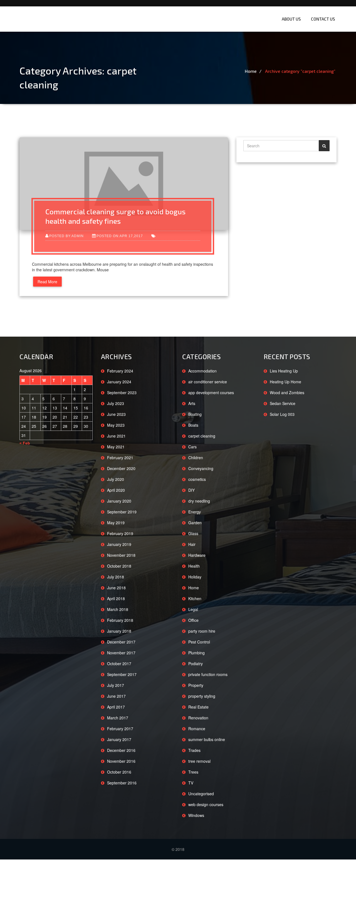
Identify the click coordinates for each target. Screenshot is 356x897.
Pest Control (199, 642)
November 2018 (121, 555)
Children (195, 457)
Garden (195, 522)
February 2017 (120, 728)
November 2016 (121, 761)
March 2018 (117, 609)
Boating (195, 414)
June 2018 (116, 587)
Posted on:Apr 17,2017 (120, 236)
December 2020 (121, 468)
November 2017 (121, 652)
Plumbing (196, 652)
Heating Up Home (285, 381)
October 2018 (119, 566)
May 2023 (116, 425)
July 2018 (115, 577)
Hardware (197, 555)
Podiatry (195, 663)
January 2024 (119, 381)
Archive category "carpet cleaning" (300, 71)
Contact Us (323, 18)
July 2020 (115, 479)
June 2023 (116, 414)
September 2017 (122, 674)
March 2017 (117, 717)
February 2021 (120, 457)
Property (195, 685)
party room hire (201, 631)
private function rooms (208, 674)
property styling (201, 696)
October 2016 (119, 772)
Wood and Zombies (287, 392)
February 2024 (120, 371)
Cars (192, 446)
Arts (191, 403)
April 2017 (116, 707)
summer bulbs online (206, 739)
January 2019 (119, 544)
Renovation (198, 717)
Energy (194, 512)
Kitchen (194, 598)
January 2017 (119, 739)
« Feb (24, 443)
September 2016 (122, 783)
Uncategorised (201, 793)
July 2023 (115, 403)
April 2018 (116, 598)
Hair (192, 544)
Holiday (194, 577)
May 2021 (116, 446)
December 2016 (121, 750)
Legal (193, 609)
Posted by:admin (66, 236)
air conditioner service (207, 381)
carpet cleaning (201, 436)
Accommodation (202, 371)
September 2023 (122, 392)
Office (193, 620)
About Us (291, 18)
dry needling (199, 501)
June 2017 (116, 696)
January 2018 (119, 631)
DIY (191, 490)
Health (194, 566)
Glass (193, 533)
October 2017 (119, 663)
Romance (196, 728)
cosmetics (197, 479)
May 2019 (116, 522)
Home (251, 71)
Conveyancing (200, 468)
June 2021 (116, 436)
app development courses (211, 392)
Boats (193, 425)
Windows (196, 815)
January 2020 (119, 501)
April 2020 (116, 490)
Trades (194, 750)
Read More (47, 281)
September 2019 (122, 512)
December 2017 (121, 642)
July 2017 (115, 685)
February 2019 (120, 533)
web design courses (205, 804)
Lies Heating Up (284, 371)
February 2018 (120, 620)
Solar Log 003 (282, 414)
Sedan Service (282, 403)
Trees (193, 772)
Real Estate (198, 707)
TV (190, 783)
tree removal (199, 761)
